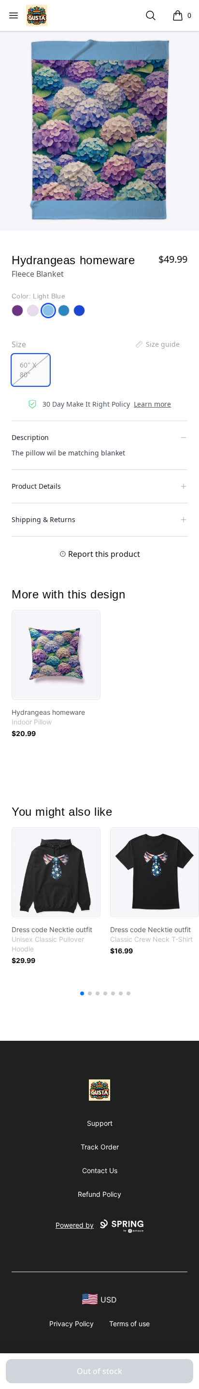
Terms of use (129, 1323)
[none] (157, 344)
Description (30, 437)
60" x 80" (28, 369)
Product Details (36, 486)
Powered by (75, 1225)
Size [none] (19, 344)
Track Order (100, 1147)
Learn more (152, 404)
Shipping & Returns (43, 519)
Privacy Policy (71, 1323)
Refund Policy (99, 1194)
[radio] (31, 370)
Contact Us (99, 1170)
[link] (56, 654)
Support (100, 1123)
